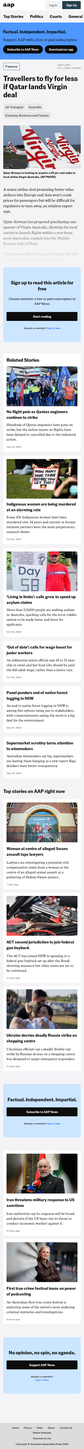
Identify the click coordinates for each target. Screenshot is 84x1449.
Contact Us (66, 1427)
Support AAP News (42, 1365)
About (51, 1427)
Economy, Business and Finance (27, 115)
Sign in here (53, 328)
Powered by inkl (42, 1438)
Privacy (28, 1427)
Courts (56, 16)
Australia (35, 107)
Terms (15, 1427)
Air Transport (14, 107)
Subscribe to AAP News (23, 49)
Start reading (42, 316)
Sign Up (71, 5)
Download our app (61, 49)
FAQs (40, 1427)
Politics (36, 16)
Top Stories (13, 16)
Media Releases (42, 1432)
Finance (12, 66)
